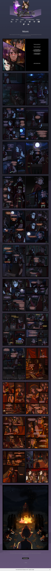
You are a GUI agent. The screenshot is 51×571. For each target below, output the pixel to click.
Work (12, 20)
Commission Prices (30, 20)
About (17, 20)
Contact (22, 20)
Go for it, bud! (30, 569)
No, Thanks (33, 569)
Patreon (38, 20)
